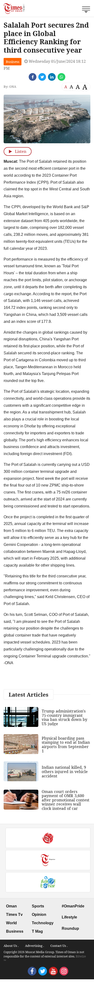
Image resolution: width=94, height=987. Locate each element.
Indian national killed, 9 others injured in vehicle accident (65, 771)
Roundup (70, 928)
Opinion (39, 914)
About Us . (11, 945)
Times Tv (14, 914)
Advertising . (34, 945)
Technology (43, 923)
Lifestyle (69, 917)
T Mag (37, 931)
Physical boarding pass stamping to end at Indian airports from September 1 (66, 745)
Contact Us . (58, 945)
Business (12, 61)
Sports (38, 906)
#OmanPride (73, 906)
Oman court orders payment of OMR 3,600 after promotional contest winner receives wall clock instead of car (65, 800)
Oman (11, 906)
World (11, 923)
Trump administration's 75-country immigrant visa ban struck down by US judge (64, 717)
